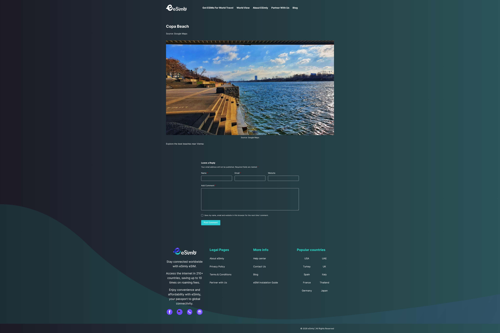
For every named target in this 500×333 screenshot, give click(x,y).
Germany (307, 290)
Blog (295, 7)
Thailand (324, 282)
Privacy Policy (217, 266)
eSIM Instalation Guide (265, 282)
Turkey (307, 266)
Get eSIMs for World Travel (217, 7)
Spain (307, 274)
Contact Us (259, 266)
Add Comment (208, 185)
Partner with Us (280, 7)
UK (324, 266)
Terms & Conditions (220, 274)
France (307, 282)
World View (243, 7)
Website (271, 173)
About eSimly (260, 7)
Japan (324, 290)
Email (238, 173)
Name (204, 173)
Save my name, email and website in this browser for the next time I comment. (236, 215)
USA (306, 258)
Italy (324, 274)
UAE (324, 258)
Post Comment (211, 222)
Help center (259, 258)
